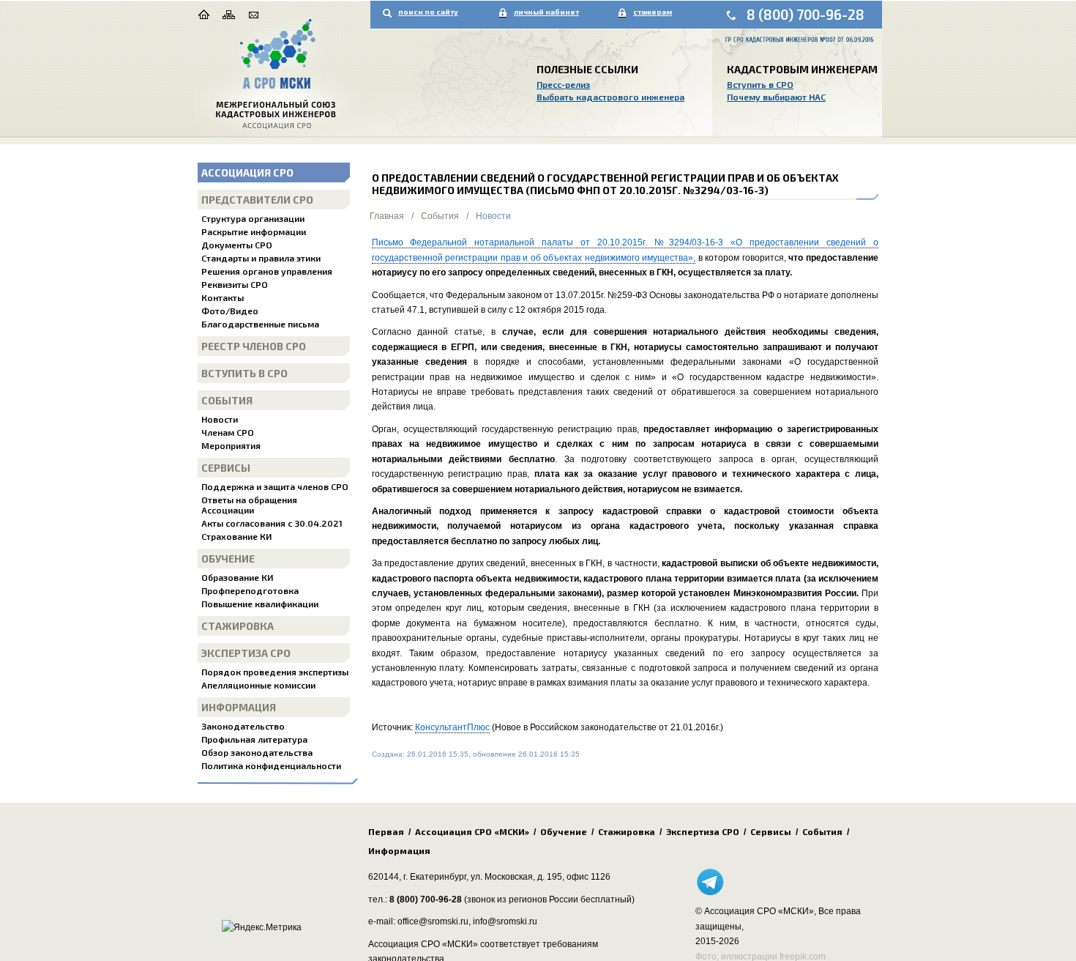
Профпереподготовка (250, 590)
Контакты (222, 297)
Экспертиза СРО (246, 653)
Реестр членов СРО (253, 346)
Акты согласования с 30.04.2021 (272, 523)
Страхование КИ (236, 536)
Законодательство (243, 726)
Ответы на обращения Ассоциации (249, 504)
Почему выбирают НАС (776, 97)
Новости (219, 419)
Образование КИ (237, 577)
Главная (387, 216)
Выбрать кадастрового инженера (610, 97)
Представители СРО (257, 199)
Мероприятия (231, 445)
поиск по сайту (428, 11)
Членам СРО (227, 432)
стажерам (652, 11)
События (227, 400)
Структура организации (253, 218)
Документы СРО (236, 245)
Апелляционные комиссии (258, 685)
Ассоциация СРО (247, 172)
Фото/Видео (229, 310)
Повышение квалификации (259, 603)
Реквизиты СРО (234, 284)
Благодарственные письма (260, 324)
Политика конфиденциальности (271, 765)
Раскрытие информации (253, 231)
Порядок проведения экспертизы (274, 672)
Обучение (228, 558)
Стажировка (237, 626)
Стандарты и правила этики (261, 258)
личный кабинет (546, 11)
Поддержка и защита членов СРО (274, 486)
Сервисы (225, 467)
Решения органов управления (266, 271)
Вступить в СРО (760, 84)
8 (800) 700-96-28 (805, 14)
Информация (238, 707)
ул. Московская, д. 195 (516, 877)
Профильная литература (254, 739)
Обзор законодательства (257, 752)
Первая (386, 831)
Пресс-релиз (563, 84)
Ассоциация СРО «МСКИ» (472, 831)
